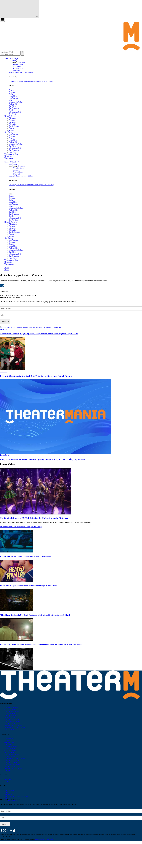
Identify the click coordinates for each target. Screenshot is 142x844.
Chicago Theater (10, 710)
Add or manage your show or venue (17, 796)
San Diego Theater (11, 762)
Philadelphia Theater (11, 720)
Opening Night (9, 742)
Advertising (8, 794)
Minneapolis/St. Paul (16, 102)
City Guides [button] (8, 132)
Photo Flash (3, 329)
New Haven (13, 152)
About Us (7, 798)
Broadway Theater (11, 708)
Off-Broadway (22, 81)
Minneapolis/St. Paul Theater (14, 728)
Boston (11, 90)
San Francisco (14, 108)
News (6, 270)
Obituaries (12, 124)
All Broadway (18, 66)
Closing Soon (18, 68)
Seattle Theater (9, 724)
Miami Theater (9, 718)
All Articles (13, 118)
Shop (6, 792)
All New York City (47, 81)
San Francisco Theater (12, 722)
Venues (11, 72)
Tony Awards (9, 158)
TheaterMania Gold (11, 154)
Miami (11, 100)
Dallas (11, 94)
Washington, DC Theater (13, 726)
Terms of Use (49, 839)
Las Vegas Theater (10, 716)
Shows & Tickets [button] (10, 58)
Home (6, 268)
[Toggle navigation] (2, 20)
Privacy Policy (39, 839)
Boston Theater (9, 714)
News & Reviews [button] (10, 116)
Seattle (11, 110)
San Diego (12, 106)
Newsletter (8, 156)
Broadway (21, 62)
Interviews (12, 122)
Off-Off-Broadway (34, 81)
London (7, 781)
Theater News (4, 455)
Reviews (12, 120)
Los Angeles (13, 98)
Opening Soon (18, 64)
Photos (11, 128)
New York (8, 779)
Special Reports (14, 126)
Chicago (12, 92)
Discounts (16, 70)
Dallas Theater (9, 752)
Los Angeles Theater (11, 712)
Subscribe (5, 321)
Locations (12, 60)
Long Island (13, 96)
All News (7, 770)
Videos (11, 130)
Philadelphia (13, 104)
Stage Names (9, 790)
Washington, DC (15, 112)
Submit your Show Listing (23, 72)
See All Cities (13, 114)
